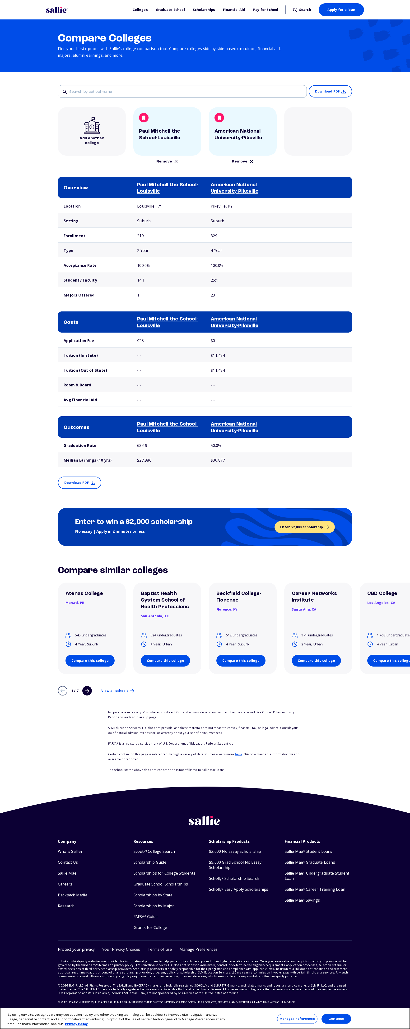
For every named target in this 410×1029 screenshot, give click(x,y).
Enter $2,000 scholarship (301, 527)
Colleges (140, 10)
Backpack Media (72, 895)
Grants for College (150, 927)
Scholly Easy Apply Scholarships (238, 889)
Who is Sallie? (70, 851)
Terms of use (160, 949)
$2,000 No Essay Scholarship (235, 851)
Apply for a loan (341, 9)
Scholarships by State (153, 895)
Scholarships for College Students (165, 873)
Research (66, 906)
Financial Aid (234, 10)
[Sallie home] (87, 10)
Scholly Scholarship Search (234, 878)
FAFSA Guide (146, 916)
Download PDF (327, 91)
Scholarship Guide (150, 862)
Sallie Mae (67, 873)
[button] (198, 949)
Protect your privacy (76, 949)
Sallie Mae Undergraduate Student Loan (317, 876)
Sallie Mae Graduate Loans (310, 862)
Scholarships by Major (154, 906)
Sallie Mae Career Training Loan (315, 889)
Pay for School (265, 10)
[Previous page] (62, 690)
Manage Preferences (297, 1018)
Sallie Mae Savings (302, 900)
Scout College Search (154, 851)
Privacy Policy (76, 1024)
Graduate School (170, 10)
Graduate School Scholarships (161, 884)
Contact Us (68, 862)
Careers (65, 884)
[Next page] (87, 690)
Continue (336, 1018)
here (238, 754)
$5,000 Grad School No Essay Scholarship (235, 865)
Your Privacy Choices (121, 949)
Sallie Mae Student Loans (308, 851)
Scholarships (204, 10)
